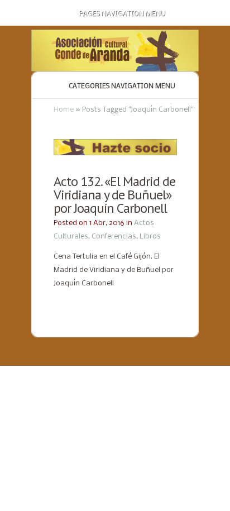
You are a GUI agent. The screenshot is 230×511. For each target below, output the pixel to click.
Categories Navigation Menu (122, 86)
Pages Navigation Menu (122, 14)
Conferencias (114, 236)
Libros (150, 236)
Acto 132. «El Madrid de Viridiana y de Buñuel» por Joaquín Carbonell (114, 195)
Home (64, 109)
